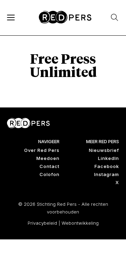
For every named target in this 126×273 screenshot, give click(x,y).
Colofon (49, 174)
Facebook (106, 166)
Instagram (106, 174)
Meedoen (47, 158)
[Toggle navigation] (11, 17)
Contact (49, 166)
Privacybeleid (42, 223)
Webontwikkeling (80, 223)
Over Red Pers (41, 150)
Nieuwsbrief (104, 150)
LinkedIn (108, 158)
